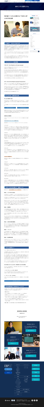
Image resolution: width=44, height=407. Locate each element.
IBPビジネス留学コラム (21, 0)
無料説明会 (38, 1)
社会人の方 (28, 0)
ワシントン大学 (18, 379)
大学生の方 (35, 0)
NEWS (18, 394)
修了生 (31, 42)
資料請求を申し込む (30, 355)
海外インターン (32, 45)
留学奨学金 (18, 374)
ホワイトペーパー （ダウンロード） (35, 379)
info (31, 35)
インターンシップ (20, 1)
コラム (31, 39)
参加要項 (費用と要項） (18, 372)
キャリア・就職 (29, 1)
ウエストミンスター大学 (18, 386)
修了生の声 (34, 1)
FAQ (17, 0)
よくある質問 (18, 391)
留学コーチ (18, 371)
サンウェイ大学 (18, 387)
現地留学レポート (33, 46)
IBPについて (15, 1)
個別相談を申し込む (13, 343)
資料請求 (36, 372)
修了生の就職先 (26, 379)
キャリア (32, 38)
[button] (10, 108)
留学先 (25, 1)
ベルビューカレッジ (18, 380)
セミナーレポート (33, 41)
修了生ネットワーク (26, 380)
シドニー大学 (18, 385)
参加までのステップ (18, 373)
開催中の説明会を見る (31, 330)
